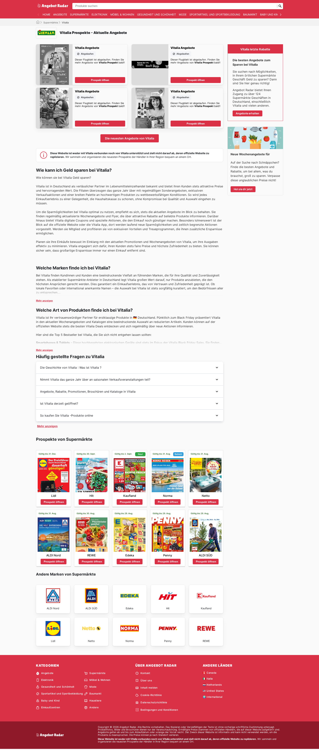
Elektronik (99, 14)
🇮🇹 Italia (208, 678)
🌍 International (212, 696)
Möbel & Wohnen (122, 14)
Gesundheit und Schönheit (156, 14)
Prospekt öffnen (100, 80)
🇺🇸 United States (213, 690)
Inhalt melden (148, 687)
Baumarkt (250, 14)
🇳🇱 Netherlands (212, 684)
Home (46, 14)
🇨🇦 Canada (210, 672)
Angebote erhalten (247, 113)
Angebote (60, 14)
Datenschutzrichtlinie (153, 702)
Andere (94, 707)
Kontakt (145, 673)
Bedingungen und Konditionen (159, 709)
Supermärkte (79, 14)
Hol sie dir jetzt (243, 189)
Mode (182, 14)
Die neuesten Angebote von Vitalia (129, 138)
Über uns (146, 680)
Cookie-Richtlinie (151, 695)
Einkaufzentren (50, 707)
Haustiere (95, 700)
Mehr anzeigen (44, 300)
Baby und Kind (270, 14)
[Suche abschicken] (280, 6)
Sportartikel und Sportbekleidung (214, 14)
